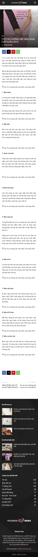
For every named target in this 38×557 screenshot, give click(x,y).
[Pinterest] (13, 52)
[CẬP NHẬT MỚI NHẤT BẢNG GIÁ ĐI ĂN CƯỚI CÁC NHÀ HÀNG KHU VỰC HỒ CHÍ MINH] (7, 466)
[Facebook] (4, 52)
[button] (3, 3)
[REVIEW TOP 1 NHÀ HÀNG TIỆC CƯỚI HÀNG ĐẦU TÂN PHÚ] (7, 456)
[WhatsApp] (18, 52)
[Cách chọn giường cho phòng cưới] (7, 431)
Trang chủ (3, 7)
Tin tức (10, 7)
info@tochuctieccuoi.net (24, 549)
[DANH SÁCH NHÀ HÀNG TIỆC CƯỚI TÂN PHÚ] (7, 447)
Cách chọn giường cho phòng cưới (23, 428)
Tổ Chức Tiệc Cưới (8, 45)
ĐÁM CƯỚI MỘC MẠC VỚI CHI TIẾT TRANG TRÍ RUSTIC (10, 386)
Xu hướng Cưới (10, 35)
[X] (9, 52)
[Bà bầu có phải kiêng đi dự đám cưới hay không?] (7, 411)
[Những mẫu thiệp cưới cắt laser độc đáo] (7, 421)
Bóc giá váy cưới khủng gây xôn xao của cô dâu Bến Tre (28, 386)
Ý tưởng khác (25, 35)
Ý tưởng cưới (17, 35)
